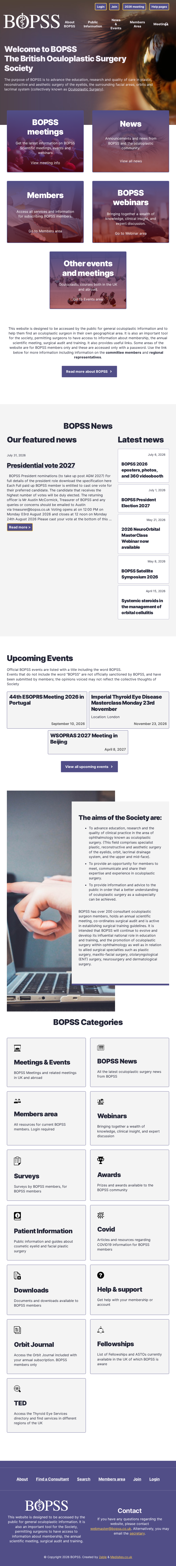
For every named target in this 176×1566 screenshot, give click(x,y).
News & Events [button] (116, 24)
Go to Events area (88, 299)
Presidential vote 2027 (41, 465)
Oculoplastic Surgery (85, 89)
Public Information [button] (93, 24)
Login (101, 6)
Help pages (159, 6)
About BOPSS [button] (69, 24)
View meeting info (45, 163)
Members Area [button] (137, 24)
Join (114, 6)
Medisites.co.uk (121, 1557)
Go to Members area (45, 231)
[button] (167, 24)
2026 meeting (134, 6)
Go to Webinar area (131, 233)
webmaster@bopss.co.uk (110, 1528)
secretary (137, 1533)
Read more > (20, 527)
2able (103, 1557)
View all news (131, 161)
